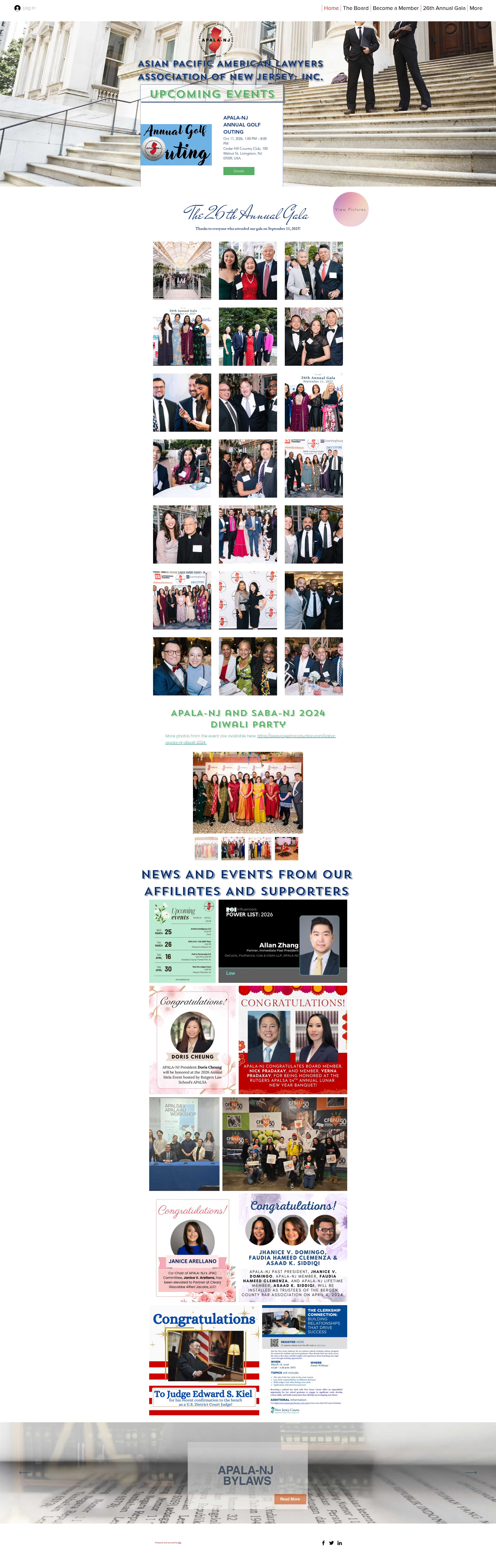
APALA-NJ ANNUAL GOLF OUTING (242, 125)
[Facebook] (323, 1543)
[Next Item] (296, 792)
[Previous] (25, 1473)
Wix (179, 1543)
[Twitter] (331, 1543)
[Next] (471, 1473)
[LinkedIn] (340, 1543)
